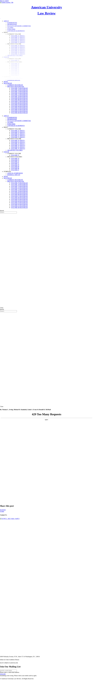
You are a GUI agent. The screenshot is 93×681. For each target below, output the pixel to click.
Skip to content (4, 1)
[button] (3, 674)
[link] (6, 81)
